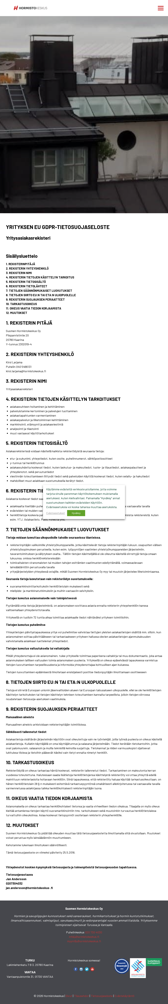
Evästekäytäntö (124, 996)
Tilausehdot (81, 996)
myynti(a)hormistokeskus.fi (84, 941)
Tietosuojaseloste (102, 996)
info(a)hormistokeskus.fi (84, 936)
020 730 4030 (93, 932)
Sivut (69, 996)
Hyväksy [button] (76, 513)
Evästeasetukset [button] (55, 513)
